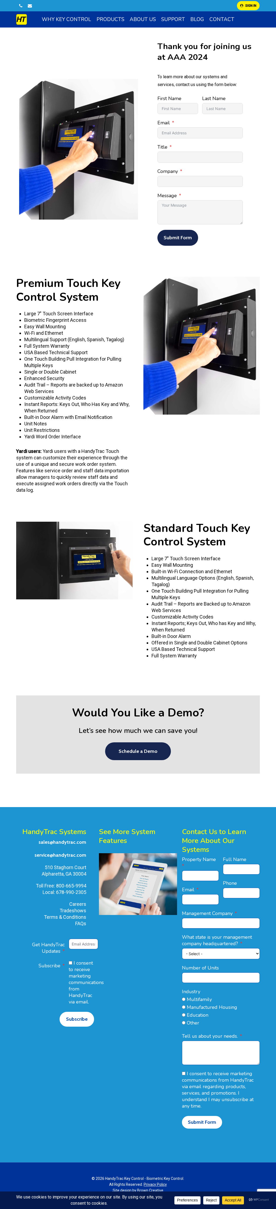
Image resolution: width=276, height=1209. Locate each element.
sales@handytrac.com (62, 842)
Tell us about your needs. (210, 1036)
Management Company (207, 913)
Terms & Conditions (65, 917)
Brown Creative (150, 1190)
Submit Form (178, 238)
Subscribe (49, 965)
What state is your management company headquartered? (217, 940)
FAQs (80, 923)
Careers (77, 904)
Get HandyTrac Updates (48, 947)
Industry (191, 991)
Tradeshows (73, 910)
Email (163, 122)
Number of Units (200, 968)
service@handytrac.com (60, 855)
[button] (138, 751)
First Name (169, 98)
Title (162, 147)
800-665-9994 (71, 886)
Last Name (214, 98)
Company (167, 171)
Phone (230, 883)
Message (167, 195)
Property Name (199, 859)
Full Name (234, 859)
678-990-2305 (71, 892)
